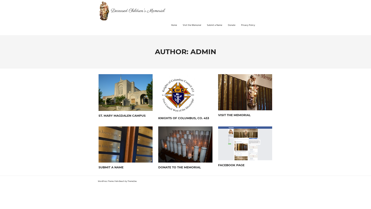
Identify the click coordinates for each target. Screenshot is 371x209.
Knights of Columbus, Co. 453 (183, 118)
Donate (231, 25)
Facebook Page (231, 165)
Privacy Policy (248, 25)
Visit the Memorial (192, 25)
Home (174, 25)
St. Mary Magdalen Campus (122, 115)
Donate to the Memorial (179, 167)
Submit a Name (214, 25)
